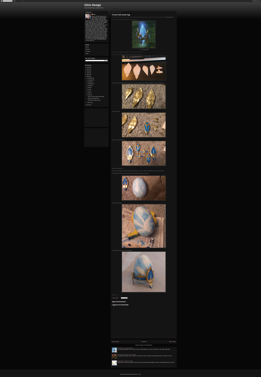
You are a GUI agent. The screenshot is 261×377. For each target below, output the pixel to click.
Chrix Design (92, 5)
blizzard (87, 46)
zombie (87, 53)
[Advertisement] (96, 117)
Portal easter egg (169, 17)
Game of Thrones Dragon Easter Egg (96, 96)
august (89, 85)
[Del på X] (124, 298)
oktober (90, 81)
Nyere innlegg (115, 341)
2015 (88, 72)
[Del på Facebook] (125, 298)
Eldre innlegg (172, 341)
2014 (88, 74)
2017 (88, 69)
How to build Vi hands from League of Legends (127, 354)
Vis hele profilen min (89, 40)
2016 (88, 71)
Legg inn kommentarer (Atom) (146, 345)
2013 (88, 76)
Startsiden (144, 341)
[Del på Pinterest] (127, 298)
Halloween (87, 49)
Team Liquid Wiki (145, 49)
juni (89, 89)
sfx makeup (87, 51)
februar (89, 102)
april (89, 93)
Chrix (94, 14)
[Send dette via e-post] (121, 298)
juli (89, 87)
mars (89, 94)
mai (89, 91)
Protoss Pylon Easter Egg (93, 98)
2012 (88, 104)
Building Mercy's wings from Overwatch (125, 361)
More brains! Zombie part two (94, 100)
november (90, 80)
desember (90, 78)
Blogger (139, 374)
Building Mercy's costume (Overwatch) (125, 348)
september (90, 83)
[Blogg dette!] (123, 298)
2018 (88, 67)
